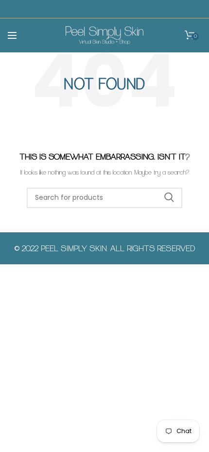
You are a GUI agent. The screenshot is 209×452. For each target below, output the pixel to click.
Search (169, 198)
